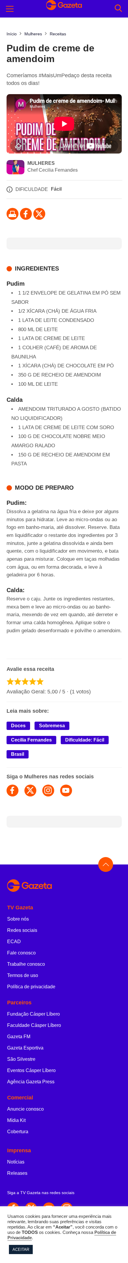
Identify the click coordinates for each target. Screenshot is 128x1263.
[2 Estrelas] (17, 681)
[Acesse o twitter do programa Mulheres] (30, 790)
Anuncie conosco (25, 1109)
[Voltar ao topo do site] (105, 864)
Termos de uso (22, 975)
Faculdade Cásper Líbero (34, 1025)
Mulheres (41, 163)
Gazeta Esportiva (25, 1047)
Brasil (17, 754)
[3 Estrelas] (25, 681)
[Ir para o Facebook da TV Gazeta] (26, 214)
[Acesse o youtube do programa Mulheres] (66, 790)
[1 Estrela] (10, 681)
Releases (17, 1173)
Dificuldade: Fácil (84, 739)
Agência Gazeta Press (30, 1081)
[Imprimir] (12, 214)
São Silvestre (21, 1059)
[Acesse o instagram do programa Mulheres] (48, 790)
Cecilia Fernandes (31, 739)
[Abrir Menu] (10, 9)
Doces (18, 725)
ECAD (14, 941)
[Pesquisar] (118, 8)
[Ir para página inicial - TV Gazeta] (64, 886)
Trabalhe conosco (26, 964)
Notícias (15, 1161)
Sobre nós (18, 918)
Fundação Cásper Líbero (33, 1014)
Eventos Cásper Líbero (31, 1070)
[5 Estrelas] (40, 681)
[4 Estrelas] (32, 681)
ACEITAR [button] (21, 1249)
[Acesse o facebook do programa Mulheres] (12, 790)
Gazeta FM (18, 1036)
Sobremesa (52, 725)
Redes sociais (22, 930)
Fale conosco (21, 952)
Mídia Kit (16, 1120)
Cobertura (17, 1131)
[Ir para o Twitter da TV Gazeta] (39, 214)
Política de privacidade (31, 986)
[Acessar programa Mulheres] (15, 168)
